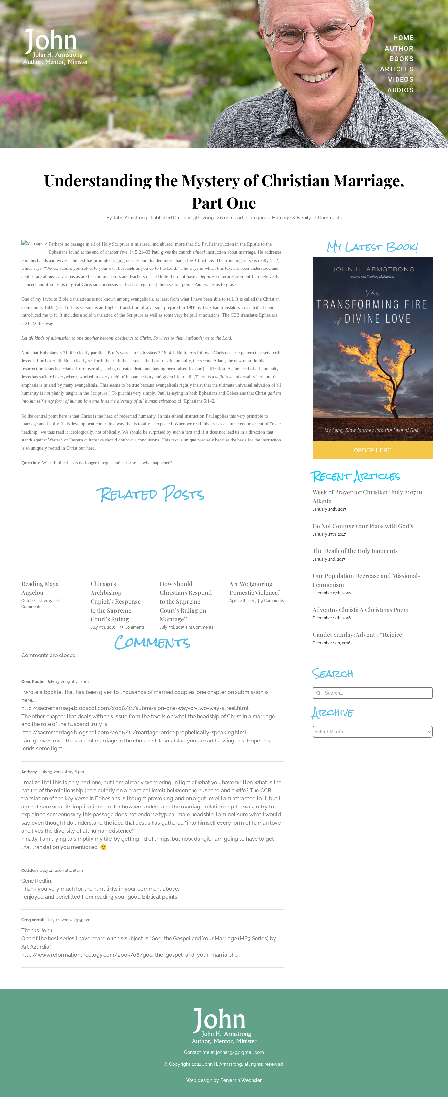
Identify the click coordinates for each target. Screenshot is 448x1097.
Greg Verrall (33, 920)
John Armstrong (130, 217)
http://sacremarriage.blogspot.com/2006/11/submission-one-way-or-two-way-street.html (135, 708)
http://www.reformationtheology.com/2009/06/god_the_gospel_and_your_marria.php (129, 955)
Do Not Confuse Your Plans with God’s (363, 526)
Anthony (29, 772)
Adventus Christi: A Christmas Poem (361, 609)
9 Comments (272, 600)
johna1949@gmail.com (240, 1052)
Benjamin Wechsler (241, 1080)
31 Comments (201, 627)
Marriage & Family (291, 217)
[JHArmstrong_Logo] (224, 1004)
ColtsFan (29, 870)
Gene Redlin (32, 681)
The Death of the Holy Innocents (355, 551)
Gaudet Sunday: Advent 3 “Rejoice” (359, 634)
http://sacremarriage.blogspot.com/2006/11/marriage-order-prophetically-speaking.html (133, 732)
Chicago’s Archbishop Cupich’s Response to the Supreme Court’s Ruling (116, 601)
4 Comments (328, 217)
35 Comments (132, 627)
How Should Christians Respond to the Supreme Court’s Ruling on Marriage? (186, 601)
